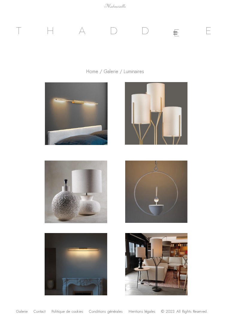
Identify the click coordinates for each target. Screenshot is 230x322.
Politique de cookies (67, 311)
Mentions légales (141, 311)
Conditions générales (105, 311)
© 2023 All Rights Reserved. (184, 311)
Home (92, 71)
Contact (40, 311)
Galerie (111, 71)
